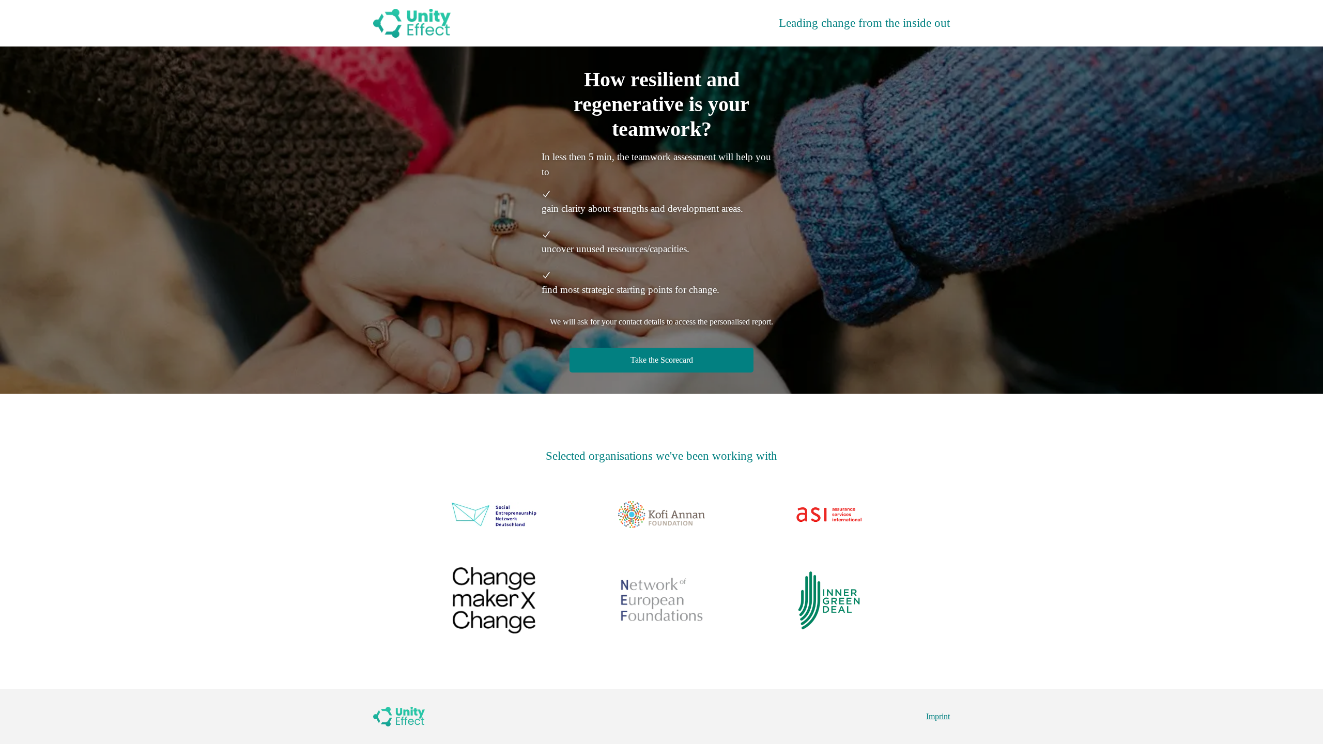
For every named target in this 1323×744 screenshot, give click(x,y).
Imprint (938, 716)
